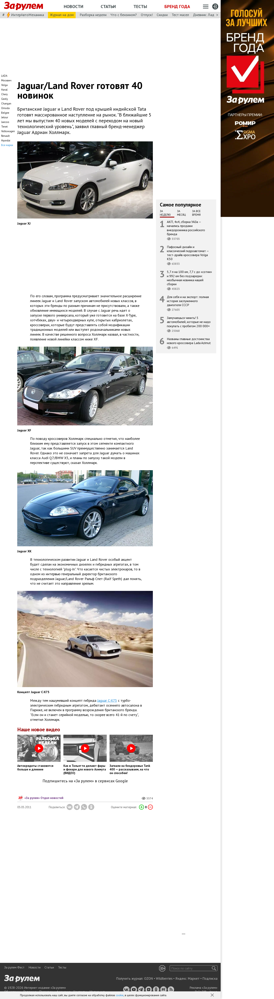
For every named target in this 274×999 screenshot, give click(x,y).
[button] (213, 995)
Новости (73, 6)
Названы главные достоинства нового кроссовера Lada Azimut (189, 341)
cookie (120, 995)
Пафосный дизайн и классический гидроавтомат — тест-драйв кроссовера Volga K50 (188, 253)
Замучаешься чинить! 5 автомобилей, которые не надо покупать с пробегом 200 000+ (189, 322)
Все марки (7, 145)
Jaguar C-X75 (107, 700)
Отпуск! (147, 14)
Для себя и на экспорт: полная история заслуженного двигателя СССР (188, 301)
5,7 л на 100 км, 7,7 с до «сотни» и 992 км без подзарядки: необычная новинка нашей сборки (189, 278)
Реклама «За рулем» (203, 988)
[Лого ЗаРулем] (23, 6)
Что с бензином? (124, 14)
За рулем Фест (14, 967)
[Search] (214, 968)
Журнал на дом (62, 14)
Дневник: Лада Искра (209, 14)
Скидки (162, 14)
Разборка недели (93, 14)
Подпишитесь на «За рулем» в (85, 781)
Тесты (140, 6)
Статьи (108, 6)
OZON (148, 978)
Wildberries (164, 978)
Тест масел (180, 14)
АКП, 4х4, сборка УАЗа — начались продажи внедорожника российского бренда (186, 228)
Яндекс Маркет (187, 978)
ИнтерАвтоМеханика (27, 14)
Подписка (209, 978)
